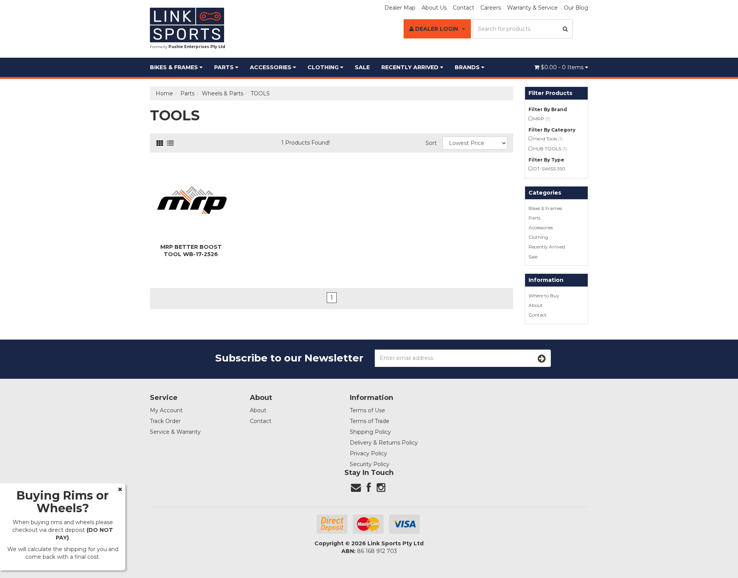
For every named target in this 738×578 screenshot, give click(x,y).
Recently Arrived (410, 67)
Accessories (271, 67)
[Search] (565, 28)
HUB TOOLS (550, 149)
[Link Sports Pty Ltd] (187, 24)
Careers (490, 7)
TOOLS (260, 93)
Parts (224, 67)
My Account (166, 410)
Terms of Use (367, 410)
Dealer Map (400, 7)
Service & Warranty (175, 431)
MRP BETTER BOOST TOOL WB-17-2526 (191, 250)
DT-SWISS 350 (549, 169)
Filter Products (550, 93)
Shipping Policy (370, 431)
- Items (563, 67)
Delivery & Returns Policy (384, 442)
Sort (431, 143)
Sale (362, 67)
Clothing (324, 67)
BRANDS (468, 67)
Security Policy (369, 464)
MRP (541, 119)
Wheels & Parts (222, 93)
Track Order (165, 421)
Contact (463, 7)
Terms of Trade (369, 421)
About (536, 305)
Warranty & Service (532, 7)
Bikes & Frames (174, 67)
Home (164, 93)
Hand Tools (548, 139)
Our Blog (576, 7)
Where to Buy (544, 295)
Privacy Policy (368, 453)
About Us (434, 7)
